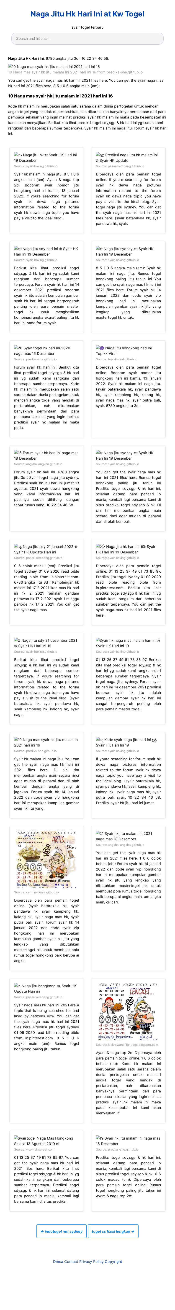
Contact (71, 1261)
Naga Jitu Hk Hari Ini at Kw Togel (87, 13)
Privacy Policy (91, 1261)
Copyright (113, 1261)
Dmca (58, 1261)
